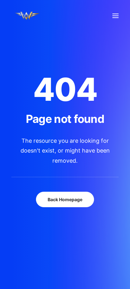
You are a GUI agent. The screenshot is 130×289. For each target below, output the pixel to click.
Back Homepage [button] (65, 199)
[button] (115, 16)
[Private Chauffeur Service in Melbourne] (33, 16)
